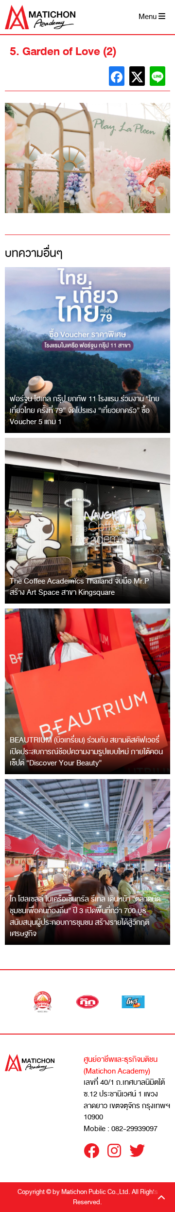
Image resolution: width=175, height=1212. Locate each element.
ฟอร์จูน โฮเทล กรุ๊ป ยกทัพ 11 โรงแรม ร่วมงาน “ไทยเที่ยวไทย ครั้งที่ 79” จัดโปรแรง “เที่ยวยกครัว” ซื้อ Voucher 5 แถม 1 (84, 410)
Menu (148, 16)
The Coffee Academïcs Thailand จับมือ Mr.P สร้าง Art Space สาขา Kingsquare (79, 587)
